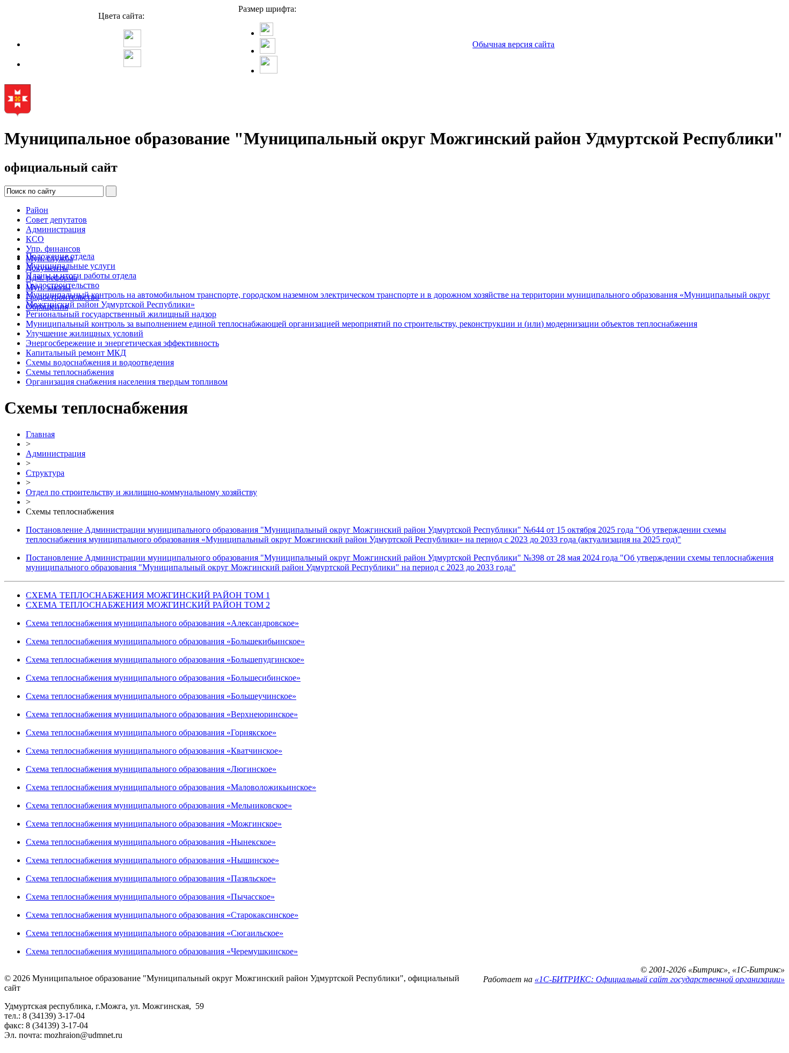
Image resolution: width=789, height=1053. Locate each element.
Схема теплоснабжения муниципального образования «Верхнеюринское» (162, 714)
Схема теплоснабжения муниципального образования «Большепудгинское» (165, 659)
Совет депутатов (56, 219)
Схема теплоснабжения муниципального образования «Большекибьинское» (165, 641)
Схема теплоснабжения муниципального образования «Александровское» (162, 623)
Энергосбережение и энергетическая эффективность (122, 343)
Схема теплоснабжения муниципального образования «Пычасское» (150, 896)
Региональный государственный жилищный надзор (121, 314)
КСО (35, 239)
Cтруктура (45, 472)
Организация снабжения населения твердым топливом (127, 381)
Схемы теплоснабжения (70, 372)
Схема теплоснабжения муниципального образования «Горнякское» (151, 732)
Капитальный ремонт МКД (76, 352)
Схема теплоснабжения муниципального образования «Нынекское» (151, 841)
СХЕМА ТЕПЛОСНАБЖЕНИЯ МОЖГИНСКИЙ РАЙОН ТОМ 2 (148, 604)
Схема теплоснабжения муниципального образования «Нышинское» (152, 860)
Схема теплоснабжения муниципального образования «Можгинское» (154, 823)
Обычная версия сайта (513, 44)
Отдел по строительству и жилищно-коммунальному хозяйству (141, 492)
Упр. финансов (53, 248)
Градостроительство (62, 285)
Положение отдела (60, 256)
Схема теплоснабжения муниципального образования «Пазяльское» (151, 878)
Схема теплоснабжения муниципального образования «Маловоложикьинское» (171, 787)
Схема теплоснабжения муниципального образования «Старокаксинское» (162, 914)
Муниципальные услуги (70, 265)
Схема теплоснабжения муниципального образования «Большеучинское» (161, 696)
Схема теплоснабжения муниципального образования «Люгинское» (151, 769)
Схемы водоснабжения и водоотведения (100, 362)
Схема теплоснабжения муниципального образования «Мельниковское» (159, 805)
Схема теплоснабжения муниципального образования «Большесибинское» (163, 677)
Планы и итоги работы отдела (81, 275)
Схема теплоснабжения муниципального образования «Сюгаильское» (154, 933)
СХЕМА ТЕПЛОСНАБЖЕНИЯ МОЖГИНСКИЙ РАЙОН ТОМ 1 (148, 595)
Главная (40, 434)
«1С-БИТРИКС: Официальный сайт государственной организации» (660, 979)
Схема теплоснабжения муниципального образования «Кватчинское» (154, 750)
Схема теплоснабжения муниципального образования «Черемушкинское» (162, 951)
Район (37, 210)
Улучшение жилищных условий (84, 333)
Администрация (55, 229)
